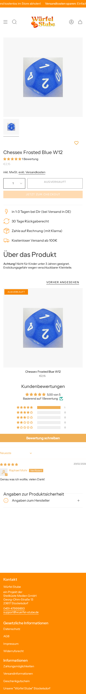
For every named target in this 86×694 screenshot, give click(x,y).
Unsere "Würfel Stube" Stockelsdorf (26, 688)
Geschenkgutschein (16, 681)
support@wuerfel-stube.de (21, 612)
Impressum (11, 644)
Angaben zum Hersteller (31, 500)
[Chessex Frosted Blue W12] (43, 327)
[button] (12, 159)
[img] (9, 464)
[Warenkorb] (80, 21)
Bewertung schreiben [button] (43, 438)
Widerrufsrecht (13, 651)
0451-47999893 (14, 608)
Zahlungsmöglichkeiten (18, 666)
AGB (6, 636)
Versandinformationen (18, 673)
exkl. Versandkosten (32, 172)
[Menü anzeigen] (5, 21)
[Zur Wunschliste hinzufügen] (43, 143)
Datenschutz (11, 629)
